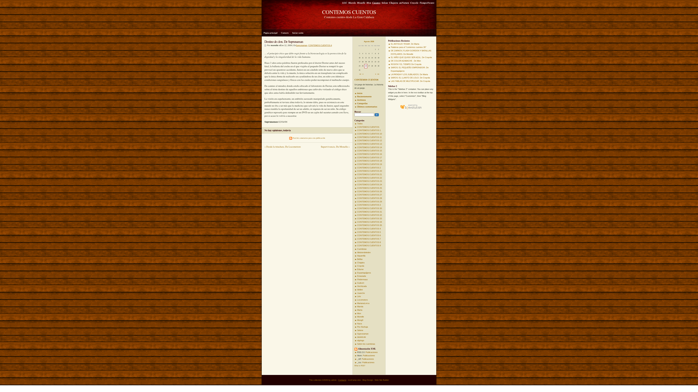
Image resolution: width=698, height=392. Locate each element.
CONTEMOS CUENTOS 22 (369, 178)
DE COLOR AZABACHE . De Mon (406, 61)
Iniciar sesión (297, 32)
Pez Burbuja (362, 327)
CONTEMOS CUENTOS (349, 11)
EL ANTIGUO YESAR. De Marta (405, 44)
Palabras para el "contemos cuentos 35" (408, 47)
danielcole (361, 337)
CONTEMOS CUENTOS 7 (369, 239)
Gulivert (360, 283)
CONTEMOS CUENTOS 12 (369, 140)
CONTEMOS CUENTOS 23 (369, 181)
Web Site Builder (382, 380)
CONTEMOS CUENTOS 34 (369, 222)
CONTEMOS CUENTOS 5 (369, 232)
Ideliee (360, 290)
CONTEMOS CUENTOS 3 (369, 205)
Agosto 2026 (369, 41)
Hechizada (362, 286)
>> (378, 74)
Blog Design (367, 380)
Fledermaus (362, 279)
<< (360, 74)
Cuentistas (362, 249)
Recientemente (364, 96)
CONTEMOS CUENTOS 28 (369, 198)
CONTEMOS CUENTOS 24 (369, 184)
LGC (344, 2)
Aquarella (361, 256)
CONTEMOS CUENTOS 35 (369, 225)
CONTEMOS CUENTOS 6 (369, 235)
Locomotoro (362, 300)
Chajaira (393, 2)
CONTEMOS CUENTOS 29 (369, 202)
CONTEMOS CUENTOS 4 (369, 229)
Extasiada (361, 276)
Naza (359, 323)
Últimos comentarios (367, 107)
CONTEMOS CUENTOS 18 (369, 161)
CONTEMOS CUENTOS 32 (369, 215)
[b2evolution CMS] (411, 109)
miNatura (404, 2)
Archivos (361, 100)
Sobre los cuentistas (366, 344)
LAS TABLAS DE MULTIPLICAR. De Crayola (410, 81)
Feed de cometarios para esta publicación (308, 138)
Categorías (362, 103)
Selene (385, 2)
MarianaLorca (363, 303)
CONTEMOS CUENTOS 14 (369, 147)
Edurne (360, 269)
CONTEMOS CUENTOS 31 (369, 212)
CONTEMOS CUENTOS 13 (369, 144)
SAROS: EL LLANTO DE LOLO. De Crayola (410, 78)
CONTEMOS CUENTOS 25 (369, 188)
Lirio (359, 296)
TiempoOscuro (427, 2)
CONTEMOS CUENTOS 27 (369, 195)
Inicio (359, 93)
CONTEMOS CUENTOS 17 (369, 157)
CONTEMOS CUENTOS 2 (369, 168)
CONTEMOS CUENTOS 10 (369, 134)
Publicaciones (372, 352)
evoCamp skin (354, 380)
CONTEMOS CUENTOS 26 (369, 191)
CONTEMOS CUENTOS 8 (369, 242)
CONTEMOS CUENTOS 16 (369, 154)
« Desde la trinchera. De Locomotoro (282, 146)
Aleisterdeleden (364, 252)
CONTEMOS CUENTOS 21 (369, 174)
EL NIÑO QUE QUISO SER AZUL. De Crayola (411, 57)
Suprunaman (362, 334)
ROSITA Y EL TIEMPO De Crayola (406, 64)
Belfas (360, 259)
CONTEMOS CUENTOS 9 (369, 245)
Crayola (414, 2)
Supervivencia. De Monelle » (335, 146)
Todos (360, 124)
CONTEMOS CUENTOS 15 (369, 151)
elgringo (360, 340)
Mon (368, 2)
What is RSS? (359, 366)
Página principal (270, 32)
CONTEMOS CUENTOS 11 (369, 137)
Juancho (361, 293)
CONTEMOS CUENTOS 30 (369, 208)
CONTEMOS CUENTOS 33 (369, 218)
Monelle (361, 2)
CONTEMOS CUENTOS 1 (369, 130)
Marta (359, 310)
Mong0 (360, 320)
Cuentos (376, 2)
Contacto (285, 32)
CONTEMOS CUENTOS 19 (369, 164)
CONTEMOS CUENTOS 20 (369, 171)
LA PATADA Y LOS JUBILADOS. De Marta (409, 74)
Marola (352, 2)
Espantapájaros (364, 273)
